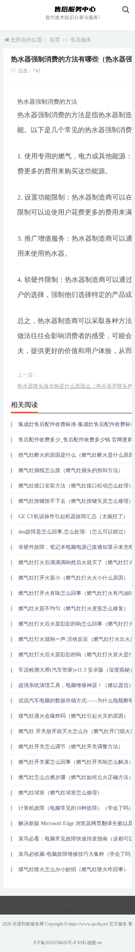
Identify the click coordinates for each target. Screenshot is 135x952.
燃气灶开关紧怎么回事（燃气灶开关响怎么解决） (76, 762)
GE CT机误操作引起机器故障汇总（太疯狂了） (73, 516)
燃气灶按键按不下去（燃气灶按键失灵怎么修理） (76, 501)
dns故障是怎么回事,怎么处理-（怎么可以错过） (73, 532)
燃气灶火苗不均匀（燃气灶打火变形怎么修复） (73, 608)
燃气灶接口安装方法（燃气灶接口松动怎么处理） (76, 486)
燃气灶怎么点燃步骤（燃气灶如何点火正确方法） (76, 777)
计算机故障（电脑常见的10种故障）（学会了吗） (76, 808)
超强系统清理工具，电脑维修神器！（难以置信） (76, 685)
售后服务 (81, 40)
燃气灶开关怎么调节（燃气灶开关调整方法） (70, 746)
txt (99, 942)
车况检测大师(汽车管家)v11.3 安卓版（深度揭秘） (76, 670)
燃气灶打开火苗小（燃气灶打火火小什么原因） (73, 578)
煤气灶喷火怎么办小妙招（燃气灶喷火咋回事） (73, 869)
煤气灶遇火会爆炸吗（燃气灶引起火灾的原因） (73, 716)
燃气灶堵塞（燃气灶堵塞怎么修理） (60, 793)
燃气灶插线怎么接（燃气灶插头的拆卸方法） (70, 470)
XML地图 (86, 942)
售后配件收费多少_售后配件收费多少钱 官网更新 (75, 439)
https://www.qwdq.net (88, 924)
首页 (55, 40)
